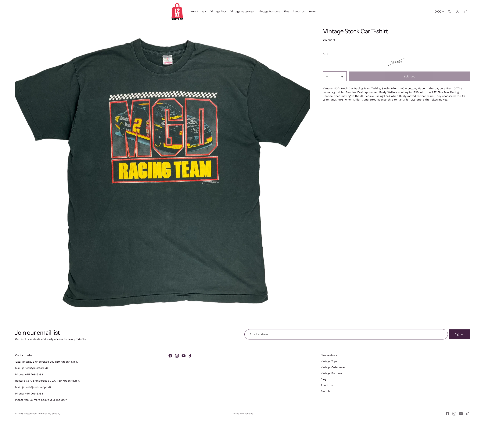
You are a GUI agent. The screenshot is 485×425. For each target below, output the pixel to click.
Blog (323, 379)
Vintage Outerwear (333, 367)
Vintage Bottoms (331, 373)
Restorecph (30, 413)
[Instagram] (177, 356)
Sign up (460, 334)
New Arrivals (329, 355)
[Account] (457, 11)
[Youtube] (183, 356)
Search (325, 391)
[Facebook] (170, 356)
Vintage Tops (329, 361)
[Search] (449, 11)
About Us (327, 385)
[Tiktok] (190, 356)
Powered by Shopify (49, 413)
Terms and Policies (242, 413)
